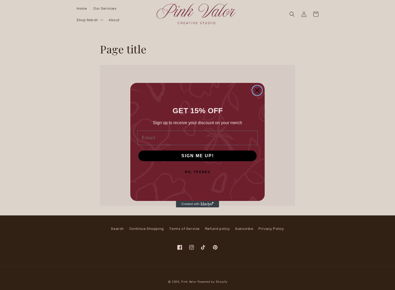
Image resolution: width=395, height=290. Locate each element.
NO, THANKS (197, 172)
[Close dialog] (257, 90)
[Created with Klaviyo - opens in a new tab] (197, 204)
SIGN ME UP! (197, 155)
